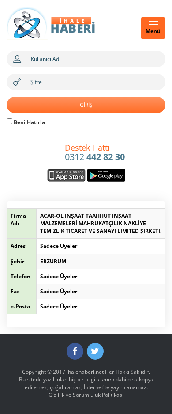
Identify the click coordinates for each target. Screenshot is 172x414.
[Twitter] (95, 351)
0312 (95, 153)
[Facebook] (75, 351)
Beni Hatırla (28, 122)
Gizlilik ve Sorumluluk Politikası (86, 395)
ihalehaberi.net (85, 372)
